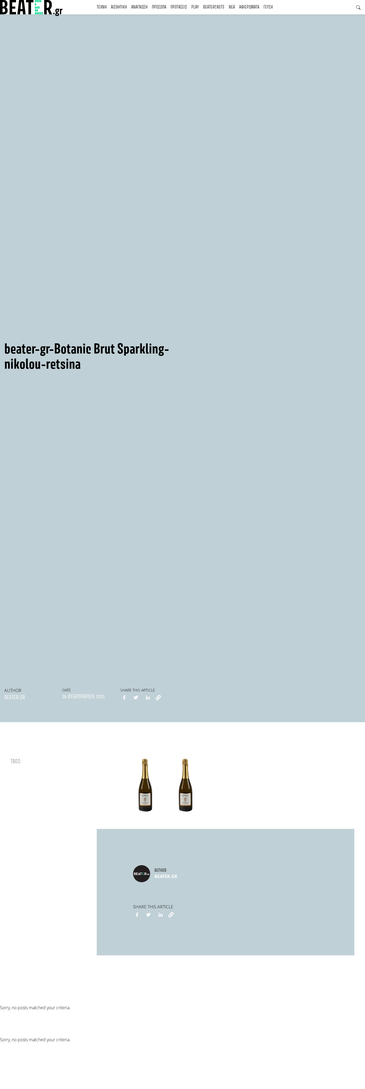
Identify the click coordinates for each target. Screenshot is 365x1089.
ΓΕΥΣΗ (268, 7)
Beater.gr (14, 697)
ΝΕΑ (232, 7)
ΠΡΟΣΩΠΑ (159, 7)
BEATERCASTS (213, 7)
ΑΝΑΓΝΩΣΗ (139, 7)
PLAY (195, 7)
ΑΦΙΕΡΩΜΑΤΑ (249, 7)
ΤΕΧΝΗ (102, 7)
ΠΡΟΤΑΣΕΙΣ (178, 7)
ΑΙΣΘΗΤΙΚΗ (119, 7)
